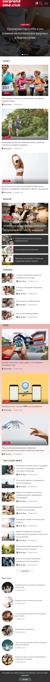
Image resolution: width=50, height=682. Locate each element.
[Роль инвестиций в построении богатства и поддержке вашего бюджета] (7, 616)
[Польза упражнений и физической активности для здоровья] (8, 510)
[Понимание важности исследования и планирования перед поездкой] (7, 587)
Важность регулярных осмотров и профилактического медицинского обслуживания (25, 225)
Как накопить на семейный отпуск (28, 301)
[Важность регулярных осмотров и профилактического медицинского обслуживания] (8, 497)
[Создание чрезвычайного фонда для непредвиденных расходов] (8, 278)
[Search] (40, 3)
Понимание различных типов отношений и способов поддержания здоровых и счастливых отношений (31, 468)
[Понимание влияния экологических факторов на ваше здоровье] (8, 549)
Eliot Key (8, 104)
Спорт (7, 93)
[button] (23, 54)
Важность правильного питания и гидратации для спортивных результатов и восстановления (32, 534)
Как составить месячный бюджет (27, 313)
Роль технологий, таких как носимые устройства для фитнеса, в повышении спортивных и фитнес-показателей (25, 187)
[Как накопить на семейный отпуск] (8, 303)
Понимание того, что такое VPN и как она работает (22, 406)
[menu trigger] (45, 3)
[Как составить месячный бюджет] (8, 315)
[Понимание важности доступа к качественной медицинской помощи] (7, 240)
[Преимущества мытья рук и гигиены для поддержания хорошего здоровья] (7, 260)
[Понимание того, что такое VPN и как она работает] (25, 388)
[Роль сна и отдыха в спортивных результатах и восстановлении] (8, 562)
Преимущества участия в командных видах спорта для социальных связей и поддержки (23, 143)
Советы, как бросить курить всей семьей (26, 249)
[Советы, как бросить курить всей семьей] (7, 250)
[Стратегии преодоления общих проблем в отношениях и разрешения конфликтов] (7, 645)
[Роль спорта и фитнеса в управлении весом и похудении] (8, 483)
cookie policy (25, 675)
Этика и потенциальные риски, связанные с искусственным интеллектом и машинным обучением (23, 449)
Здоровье (8, 217)
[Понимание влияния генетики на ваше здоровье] (8, 522)
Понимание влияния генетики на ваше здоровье (28, 600)
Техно (7, 357)
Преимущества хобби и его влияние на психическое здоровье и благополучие (25, 33)
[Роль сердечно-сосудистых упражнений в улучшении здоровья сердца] (25, 80)
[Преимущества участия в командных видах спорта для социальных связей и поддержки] (25, 124)
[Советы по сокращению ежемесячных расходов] (8, 290)
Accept (25, 679)
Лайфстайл (25, 24)
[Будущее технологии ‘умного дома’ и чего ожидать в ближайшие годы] (25, 344)
